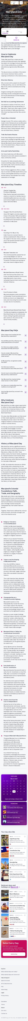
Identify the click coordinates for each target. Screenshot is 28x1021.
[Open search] (21, 2)
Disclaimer (4, 1001)
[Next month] (25, 779)
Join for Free (14, 954)
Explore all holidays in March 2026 (13, 799)
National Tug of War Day (13, 817)
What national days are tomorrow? (10, 974)
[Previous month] (3, 779)
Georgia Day (13, 862)
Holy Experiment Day (16, 874)
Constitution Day (15, 850)
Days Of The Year (10, 1017)
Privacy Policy (5, 995)
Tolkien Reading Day (16, 931)
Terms (3, 1004)
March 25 (18, 8)
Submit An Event (5, 980)
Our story (3, 1010)
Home (9, 8)
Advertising (4, 989)
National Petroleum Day (13, 822)
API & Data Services (6, 983)
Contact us (4, 1013)
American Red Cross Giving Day (15, 918)
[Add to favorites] (25, 837)
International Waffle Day (17, 905)
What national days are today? (9, 971)
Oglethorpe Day (14, 839)
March (13, 8)
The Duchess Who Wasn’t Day (15, 807)
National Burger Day (12, 812)
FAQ (2, 986)
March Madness (14, 894)
